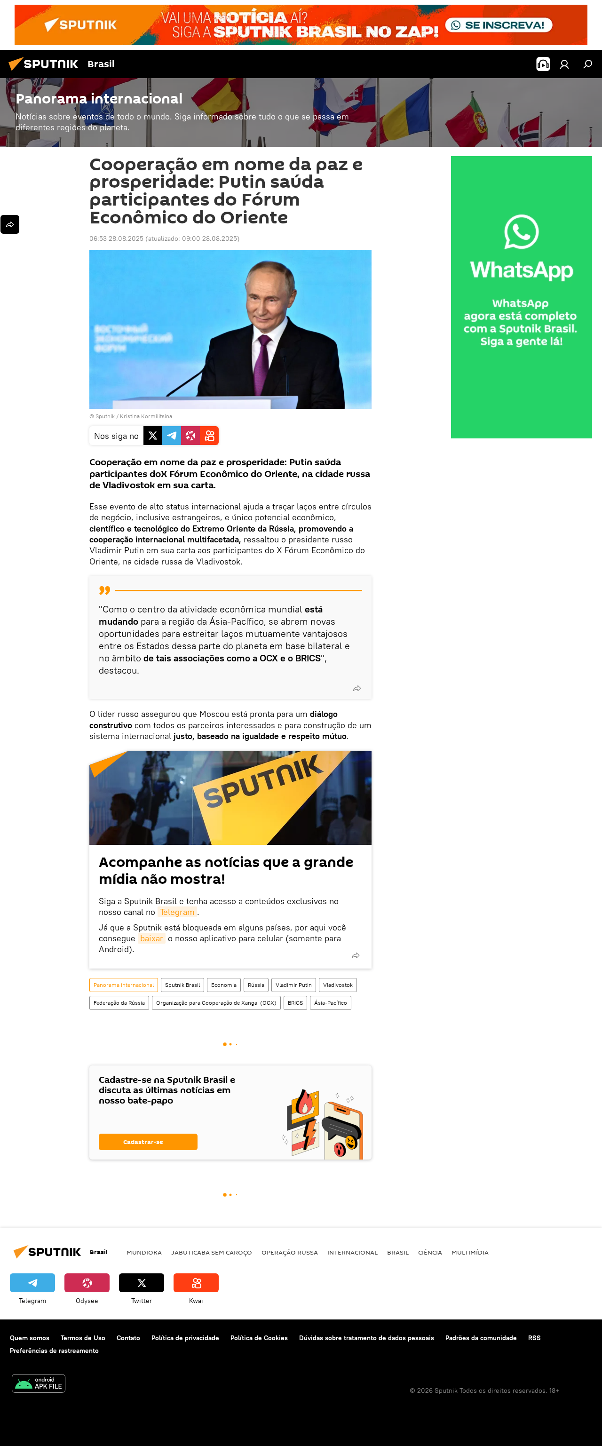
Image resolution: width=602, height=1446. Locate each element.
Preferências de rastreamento (54, 1350)
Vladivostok (338, 984)
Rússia (256, 984)
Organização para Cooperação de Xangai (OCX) (216, 1002)
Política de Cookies (259, 1338)
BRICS (295, 1002)
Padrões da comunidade (481, 1338)
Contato (128, 1338)
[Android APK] (39, 1384)
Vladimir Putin (294, 984)
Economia (224, 984)
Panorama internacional (124, 984)
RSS (534, 1338)
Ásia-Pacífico (330, 1002)
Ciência (430, 1252)
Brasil (398, 1252)
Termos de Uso (83, 1338)
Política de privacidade (185, 1338)
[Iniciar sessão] (564, 64)
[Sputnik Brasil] (46, 72)
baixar (151, 938)
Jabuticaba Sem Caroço (211, 1252)
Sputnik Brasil (182, 984)
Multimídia (470, 1252)
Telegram (177, 911)
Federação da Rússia (119, 1002)
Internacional (352, 1252)
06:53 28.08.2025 (116, 238)
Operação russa (289, 1252)
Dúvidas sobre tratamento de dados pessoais (366, 1338)
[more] (357, 688)
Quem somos (29, 1338)
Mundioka (144, 1252)
